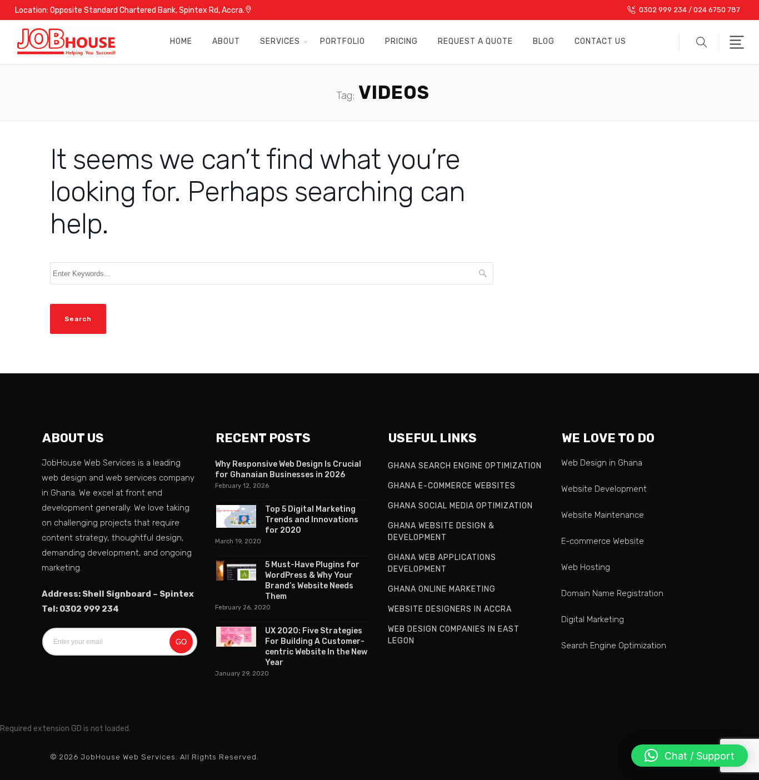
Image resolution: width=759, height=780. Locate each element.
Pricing (401, 41)
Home (181, 41)
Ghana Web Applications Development (442, 563)
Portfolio (342, 41)
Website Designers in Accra (450, 609)
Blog (544, 41)
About (226, 41)
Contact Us (600, 41)
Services (280, 41)
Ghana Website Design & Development (441, 531)
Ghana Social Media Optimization (460, 506)
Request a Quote (475, 41)
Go (181, 642)
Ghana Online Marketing (442, 589)
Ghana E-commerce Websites (452, 486)
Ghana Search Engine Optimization (465, 466)
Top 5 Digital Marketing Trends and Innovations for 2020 (311, 519)
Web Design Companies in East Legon (454, 635)
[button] (699, 42)
